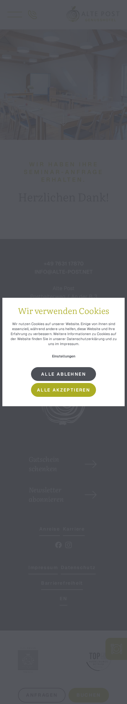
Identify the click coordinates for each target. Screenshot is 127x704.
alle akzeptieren (63, 390)
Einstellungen (63, 356)
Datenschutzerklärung (86, 339)
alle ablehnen (63, 374)
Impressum (69, 344)
